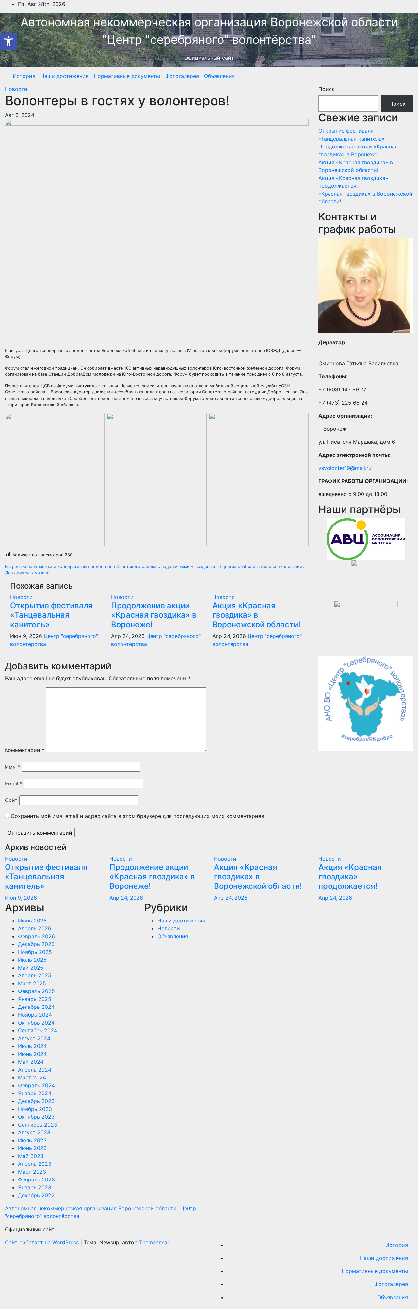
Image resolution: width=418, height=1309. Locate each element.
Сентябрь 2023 (37, 1124)
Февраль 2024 (36, 1085)
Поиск (326, 89)
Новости (16, 89)
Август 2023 (34, 1132)
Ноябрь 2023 (35, 1109)
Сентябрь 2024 (37, 1030)
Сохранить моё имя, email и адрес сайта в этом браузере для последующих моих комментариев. (138, 816)
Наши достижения (64, 76)
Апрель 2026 (34, 928)
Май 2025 (30, 967)
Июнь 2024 (32, 1054)
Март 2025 (32, 983)
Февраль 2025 (36, 991)
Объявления (219, 76)
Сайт (11, 800)
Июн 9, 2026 (21, 897)
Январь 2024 (34, 1093)
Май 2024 (30, 1062)
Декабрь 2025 (36, 944)
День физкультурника (27, 572)
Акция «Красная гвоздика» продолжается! (350, 876)
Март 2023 (32, 1171)
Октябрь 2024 (36, 1022)
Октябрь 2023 (36, 1116)
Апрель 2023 (34, 1164)
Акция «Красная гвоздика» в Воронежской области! (256, 615)
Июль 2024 (32, 1046)
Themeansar (154, 1242)
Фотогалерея (182, 76)
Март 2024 (32, 1077)
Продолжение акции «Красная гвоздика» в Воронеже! (154, 615)
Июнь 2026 (32, 920)
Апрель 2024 (34, 1069)
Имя (12, 767)
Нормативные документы (127, 76)
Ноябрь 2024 (35, 1014)
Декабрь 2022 (36, 1195)
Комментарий (24, 750)
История (24, 76)
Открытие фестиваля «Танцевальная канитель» (51, 615)
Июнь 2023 (32, 1148)
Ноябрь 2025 (35, 952)
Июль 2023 (32, 1140)
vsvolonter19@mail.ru (344, 468)
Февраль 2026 (36, 936)
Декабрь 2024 (36, 1007)
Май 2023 (30, 1156)
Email (14, 783)
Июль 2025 (32, 959)
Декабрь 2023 (36, 1101)
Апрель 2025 (34, 975)
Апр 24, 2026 (126, 897)
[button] (8, 41)
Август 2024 (34, 1038)
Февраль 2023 (36, 1179)
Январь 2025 (34, 999)
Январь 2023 (34, 1187)
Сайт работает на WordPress (42, 1242)
